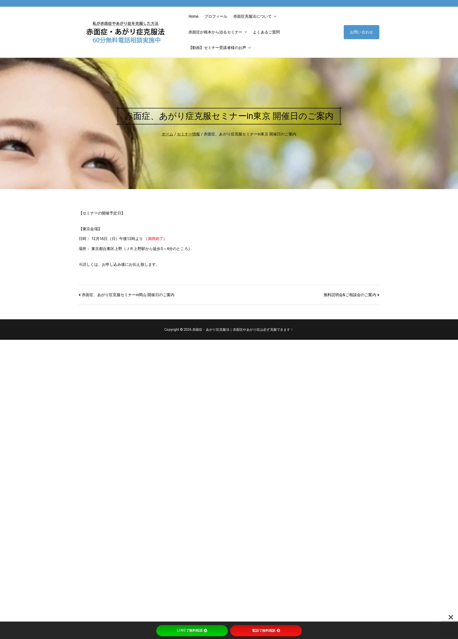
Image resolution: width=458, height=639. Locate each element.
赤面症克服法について (252, 16)
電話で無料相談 (264, 630)
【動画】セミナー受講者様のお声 (217, 47)
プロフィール (216, 16)
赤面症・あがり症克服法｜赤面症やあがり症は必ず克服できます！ (243, 329)
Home (193, 16)
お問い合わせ (361, 32)
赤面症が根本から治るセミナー (215, 32)
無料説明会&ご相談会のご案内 (350, 295)
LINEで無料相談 (190, 630)
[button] (274, 16)
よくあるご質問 (266, 32)
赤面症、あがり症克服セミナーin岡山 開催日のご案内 (128, 295)
